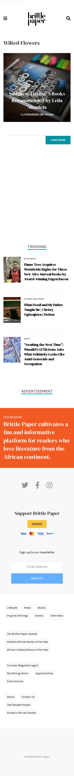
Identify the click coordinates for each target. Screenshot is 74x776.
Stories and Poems (34, 299)
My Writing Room (18, 673)
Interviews (56, 615)
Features (32, 86)
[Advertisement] (37, 195)
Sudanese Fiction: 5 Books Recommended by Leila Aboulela (37, 100)
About (10, 697)
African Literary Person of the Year (27, 649)
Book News (30, 258)
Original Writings (17, 615)
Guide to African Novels (21, 712)
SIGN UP (37, 578)
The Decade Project (18, 704)
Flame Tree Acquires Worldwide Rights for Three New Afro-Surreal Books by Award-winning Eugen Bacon (46, 271)
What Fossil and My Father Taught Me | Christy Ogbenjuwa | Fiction (43, 309)
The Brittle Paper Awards (22, 633)
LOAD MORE (58, 140)
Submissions (15, 681)
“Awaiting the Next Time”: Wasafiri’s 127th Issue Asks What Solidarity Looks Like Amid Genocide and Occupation (44, 354)
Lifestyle (12, 607)
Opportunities (44, 673)
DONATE (37, 524)
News (44, 86)
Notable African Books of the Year (27, 641)
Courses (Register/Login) (22, 665)
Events (39, 615)
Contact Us (28, 697)
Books (42, 607)
